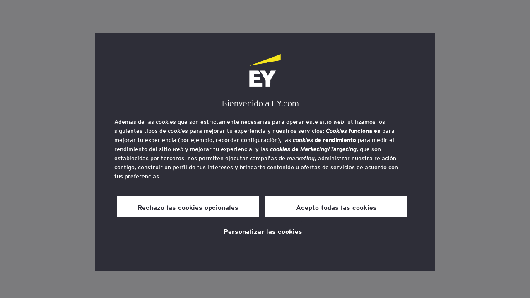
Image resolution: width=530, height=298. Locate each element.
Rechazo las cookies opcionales (187, 206)
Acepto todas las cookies (336, 206)
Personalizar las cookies (263, 231)
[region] (265, 152)
